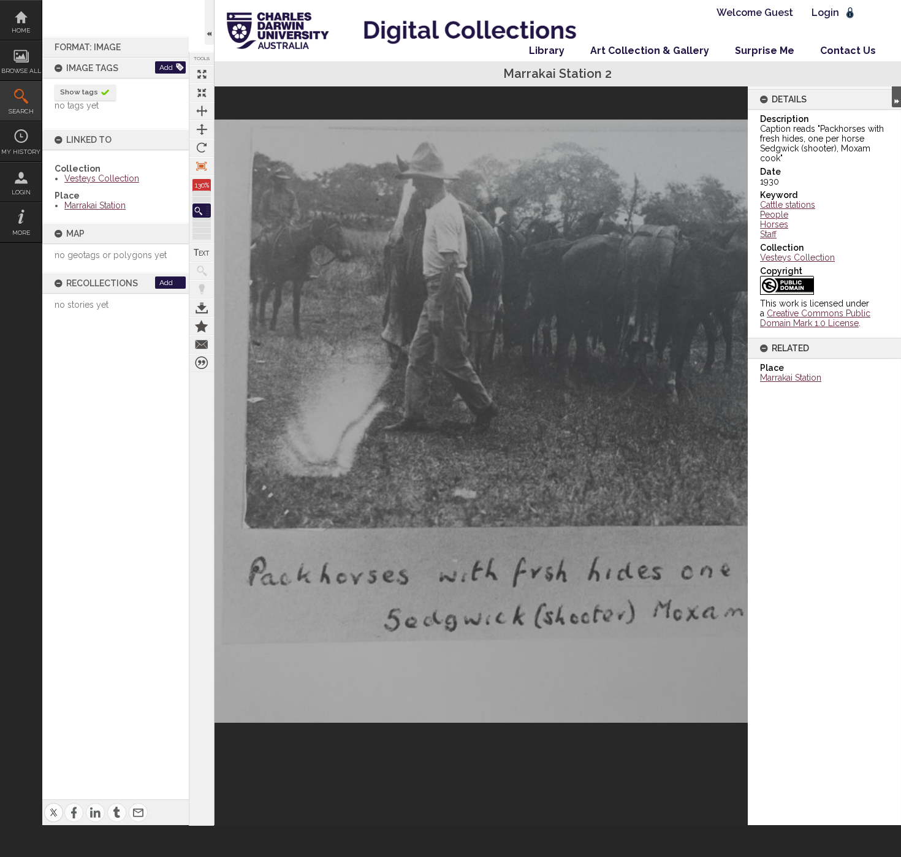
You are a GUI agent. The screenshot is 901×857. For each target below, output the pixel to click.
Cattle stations (787, 205)
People (774, 214)
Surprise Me (764, 50)
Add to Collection (201, 326)
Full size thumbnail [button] (201, 74)
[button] (201, 211)
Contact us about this (201, 344)
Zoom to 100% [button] (201, 166)
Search (21, 111)
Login (21, 192)
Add (166, 67)
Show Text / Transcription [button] (201, 252)
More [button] (21, 232)
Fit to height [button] (201, 129)
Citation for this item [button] (201, 363)
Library (547, 50)
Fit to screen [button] (201, 92)
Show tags (79, 92)
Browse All (21, 70)
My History (20, 151)
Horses (774, 224)
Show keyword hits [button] (201, 271)
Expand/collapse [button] (896, 96)
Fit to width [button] (201, 111)
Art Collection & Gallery (649, 50)
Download (201, 308)
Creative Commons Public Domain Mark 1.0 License (815, 318)
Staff (768, 234)
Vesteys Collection (101, 178)
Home (21, 30)
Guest (778, 12)
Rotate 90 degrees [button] (201, 148)
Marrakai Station (95, 205)
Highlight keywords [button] (201, 289)
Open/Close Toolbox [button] (209, 22)
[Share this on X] (53, 805)
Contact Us (848, 50)
